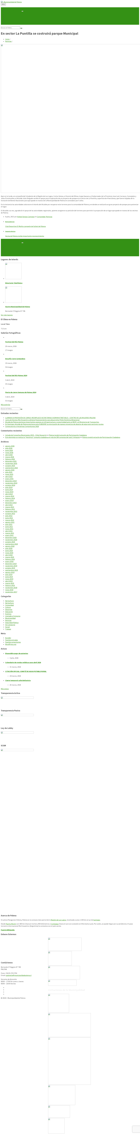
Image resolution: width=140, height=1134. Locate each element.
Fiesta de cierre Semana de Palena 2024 (20, 392)
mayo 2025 (9, 474)
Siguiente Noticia (10, 231)
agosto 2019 (9, 572)
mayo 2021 (9, 529)
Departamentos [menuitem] (16, 13)
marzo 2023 (9, 507)
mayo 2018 (9, 590)
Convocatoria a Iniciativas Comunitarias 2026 (22, 426)
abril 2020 (9, 555)
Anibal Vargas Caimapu (25, 217)
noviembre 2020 (11, 540)
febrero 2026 (10, 459)
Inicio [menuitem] (7, 8)
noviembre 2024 (11, 483)
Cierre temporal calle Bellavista (18, 680)
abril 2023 (9, 505)
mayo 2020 (9, 553)
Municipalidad (10, 618)
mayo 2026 (9, 452)
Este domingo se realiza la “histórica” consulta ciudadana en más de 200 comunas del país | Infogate (42, 437)
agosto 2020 (9, 546)
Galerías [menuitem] (8, 21)
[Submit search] (21, 28)
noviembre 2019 (11, 566)
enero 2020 (9, 561)
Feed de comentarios (13, 642)
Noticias (8, 41)
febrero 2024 (10, 498)
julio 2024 (8, 487)
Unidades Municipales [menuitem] (13, 10)
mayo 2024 (9, 492)
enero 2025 (9, 479)
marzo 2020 (9, 557)
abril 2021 (9, 531)
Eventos (8, 614)
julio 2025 (8, 472)
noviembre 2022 (11, 511)
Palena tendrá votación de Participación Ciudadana (68, 435)
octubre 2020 (10, 542)
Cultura (8, 607)
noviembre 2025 (11, 463)
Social (7, 627)
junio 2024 (9, 489)
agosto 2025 (9, 470)
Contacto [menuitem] (8, 24)
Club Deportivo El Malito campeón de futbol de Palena (25, 226)
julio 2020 (8, 548)
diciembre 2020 (11, 537)
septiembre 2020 (11, 544)
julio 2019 (8, 574)
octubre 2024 (10, 485)
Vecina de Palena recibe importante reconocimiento (24, 236)
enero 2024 (9, 500)
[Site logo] (11, 2)
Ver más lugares (7, 315)
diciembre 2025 (11, 461)
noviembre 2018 (11, 587)
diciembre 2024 (11, 481)
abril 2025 (9, 476)
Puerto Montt (11, 924)
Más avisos (5, 689)
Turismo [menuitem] (8, 17)
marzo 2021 (9, 533)
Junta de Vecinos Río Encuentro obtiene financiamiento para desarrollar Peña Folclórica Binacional (42, 420)
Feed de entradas (11, 640)
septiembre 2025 (11, 468)
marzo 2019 (9, 583)
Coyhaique (55, 924)
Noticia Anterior (10, 222)
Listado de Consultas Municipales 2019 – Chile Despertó (25, 435)
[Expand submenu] (22, 11)
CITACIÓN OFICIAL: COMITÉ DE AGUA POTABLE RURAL (25, 671)
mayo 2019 (9, 579)
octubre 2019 (10, 568)
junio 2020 (9, 550)
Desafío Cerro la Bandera (15, 359)
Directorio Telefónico (13, 283)
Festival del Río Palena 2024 (16, 375)
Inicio (7, 39)
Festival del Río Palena (14, 342)
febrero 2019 (10, 585)
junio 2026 (9, 450)
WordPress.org (10, 644)
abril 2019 (9, 581)
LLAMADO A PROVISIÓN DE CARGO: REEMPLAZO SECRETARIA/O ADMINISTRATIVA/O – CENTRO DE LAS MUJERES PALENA (50, 418)
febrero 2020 (10, 559)
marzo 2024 (9, 496)
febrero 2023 (10, 509)
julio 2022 (8, 516)
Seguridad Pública (11, 622)
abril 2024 (9, 494)
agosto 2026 (9, 446)
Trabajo (8, 629)
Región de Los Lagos (58, 920)
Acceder (8, 638)
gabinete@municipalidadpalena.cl (19, 975)
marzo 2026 (9, 457)
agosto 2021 (9, 522)
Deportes (8, 609)
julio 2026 (8, 448)
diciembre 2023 (11, 503)
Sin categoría (10, 625)
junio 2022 (9, 518)
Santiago (96, 920)
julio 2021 (8, 524)
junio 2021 (9, 527)
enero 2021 (9, 535)
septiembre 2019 (11, 570)
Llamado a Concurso (12, 616)
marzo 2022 (9, 520)
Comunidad (41, 217)
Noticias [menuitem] (8, 15)
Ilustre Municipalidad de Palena (17, 307)
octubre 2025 (10, 466)
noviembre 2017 (11, 592)
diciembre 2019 (11, 564)
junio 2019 (9, 577)
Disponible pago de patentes (16, 653)
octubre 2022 (10, 513)
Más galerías (5, 405)
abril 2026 (9, 455)
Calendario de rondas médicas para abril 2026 (23, 662)
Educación (9, 612)
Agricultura (9, 601)
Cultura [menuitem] (8, 19)
